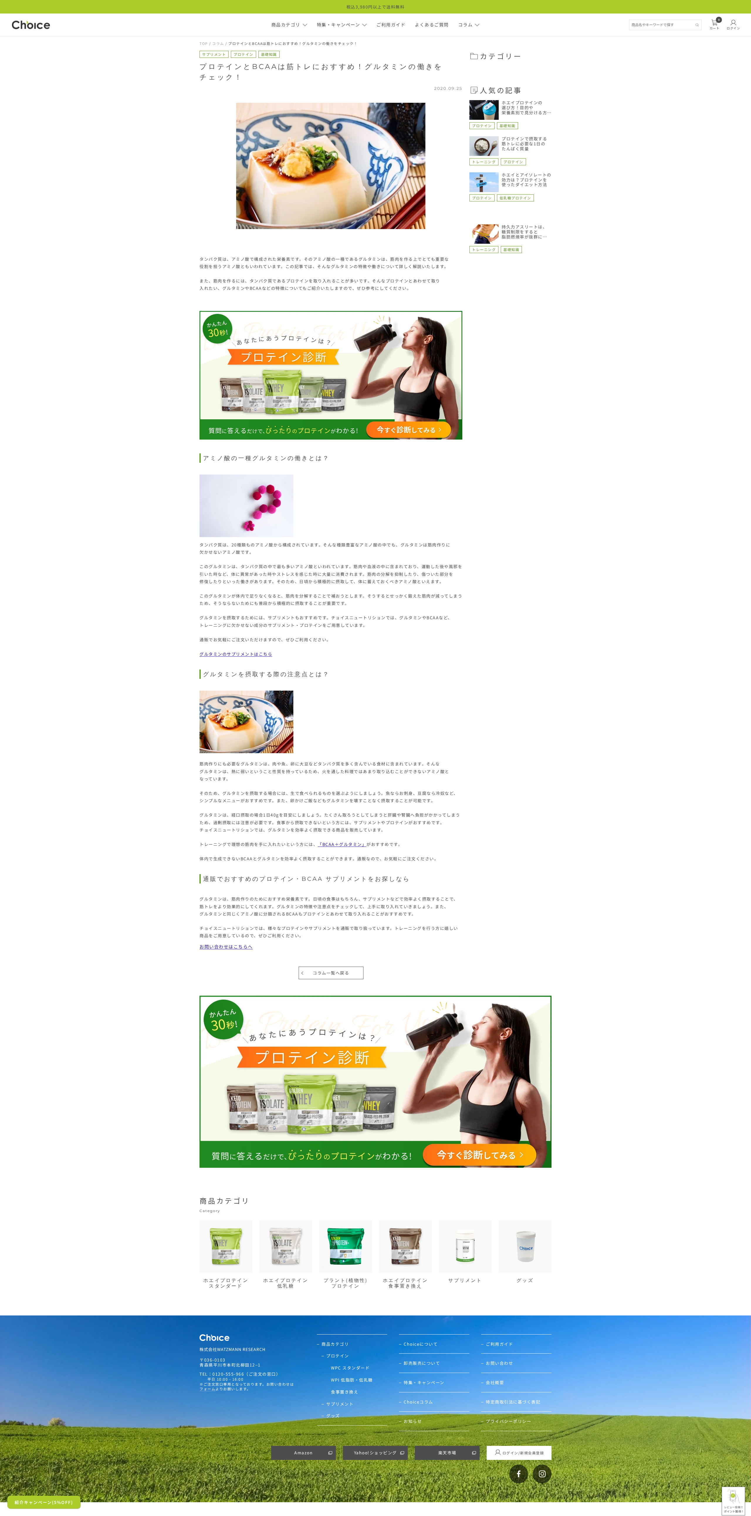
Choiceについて (421, 1344)
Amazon (303, 1453)
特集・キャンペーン (338, 24)
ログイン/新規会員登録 (523, 1452)
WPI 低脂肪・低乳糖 (352, 1379)
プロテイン (243, 54)
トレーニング (484, 161)
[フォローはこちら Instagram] (542, 1474)
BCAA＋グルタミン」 (344, 844)
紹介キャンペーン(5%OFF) (44, 1502)
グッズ (333, 1415)
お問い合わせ (499, 1363)
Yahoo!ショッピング (375, 1453)
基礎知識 (269, 54)
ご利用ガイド (390, 24)
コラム (465, 24)
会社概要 (495, 1382)
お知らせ (413, 1421)
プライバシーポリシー (508, 1421)
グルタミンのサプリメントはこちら (235, 654)
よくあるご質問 (432, 24)
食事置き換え (344, 1391)
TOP (203, 43)
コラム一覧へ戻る (331, 973)
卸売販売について (422, 1363)
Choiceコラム (418, 1401)
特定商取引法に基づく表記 (513, 1401)
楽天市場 (447, 1453)
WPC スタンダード (350, 1367)
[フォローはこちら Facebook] (518, 1474)
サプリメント (214, 54)
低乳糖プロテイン (515, 197)
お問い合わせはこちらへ (226, 946)
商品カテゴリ (285, 24)
